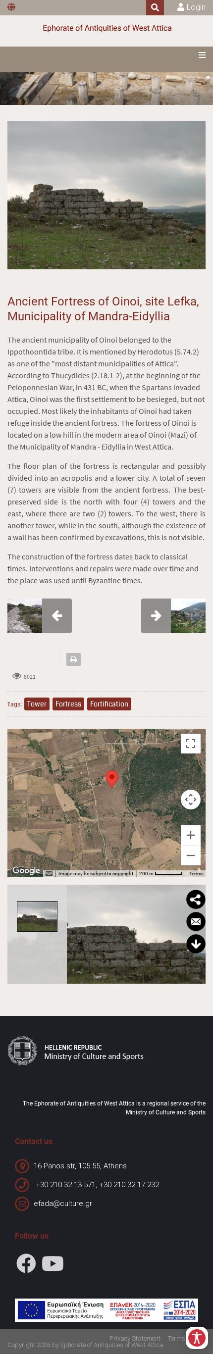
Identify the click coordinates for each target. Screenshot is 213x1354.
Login (196, 7)
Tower (37, 704)
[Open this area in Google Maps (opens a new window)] (26, 870)
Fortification (109, 704)
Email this (196, 922)
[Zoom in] (191, 835)
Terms (196, 873)
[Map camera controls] (191, 799)
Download (196, 944)
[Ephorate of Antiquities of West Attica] (106, 28)
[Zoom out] (191, 855)
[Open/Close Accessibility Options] (197, 1338)
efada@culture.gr (63, 1203)
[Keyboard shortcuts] (49, 873)
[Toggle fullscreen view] (191, 743)
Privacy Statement (134, 1338)
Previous (77, 934)
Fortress (68, 704)
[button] (112, 779)
